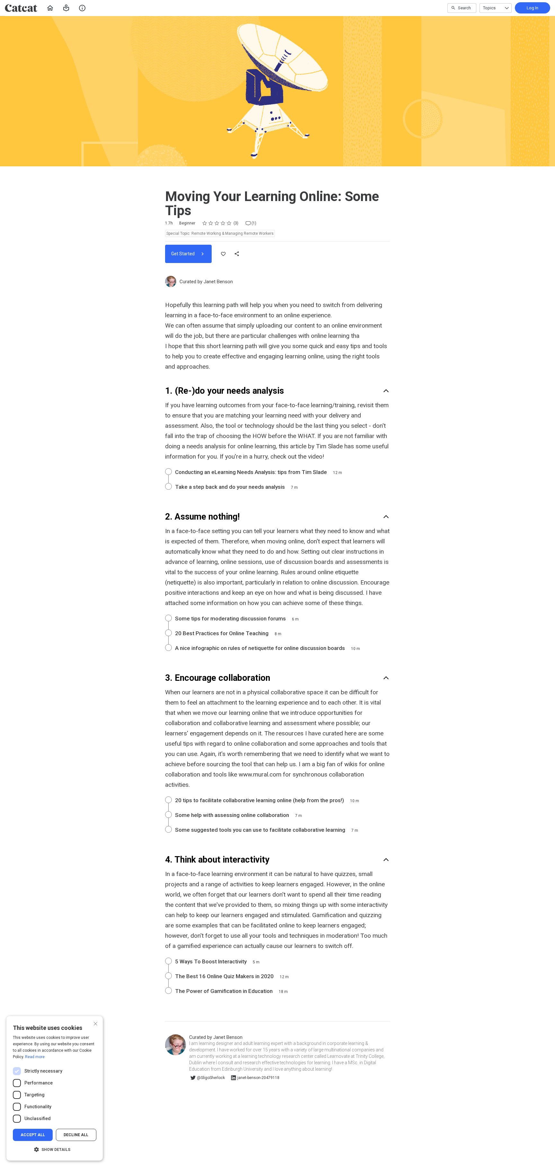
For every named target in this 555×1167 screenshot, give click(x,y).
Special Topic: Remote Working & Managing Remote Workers (220, 233)
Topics (489, 7)
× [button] (95, 1023)
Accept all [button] (33, 1135)
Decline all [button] (76, 1135)
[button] (66, 8)
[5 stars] (229, 223)
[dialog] (54, 1088)
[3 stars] (217, 223)
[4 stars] (223, 223)
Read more (35, 1057)
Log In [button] (532, 7)
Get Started (183, 253)
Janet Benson (218, 282)
